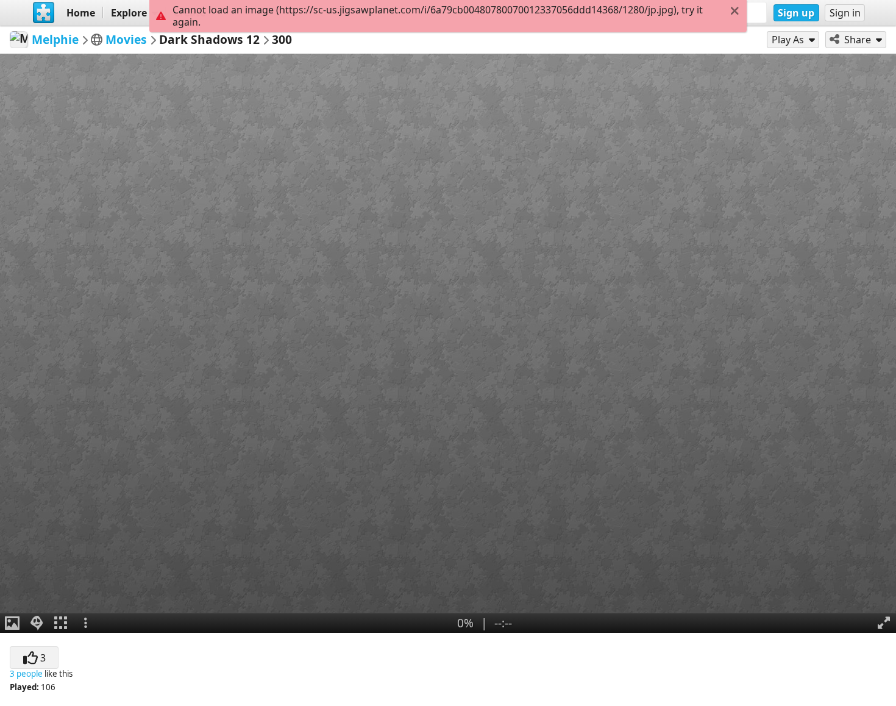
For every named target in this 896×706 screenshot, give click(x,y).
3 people (26, 673)
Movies (126, 39)
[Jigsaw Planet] (44, 13)
